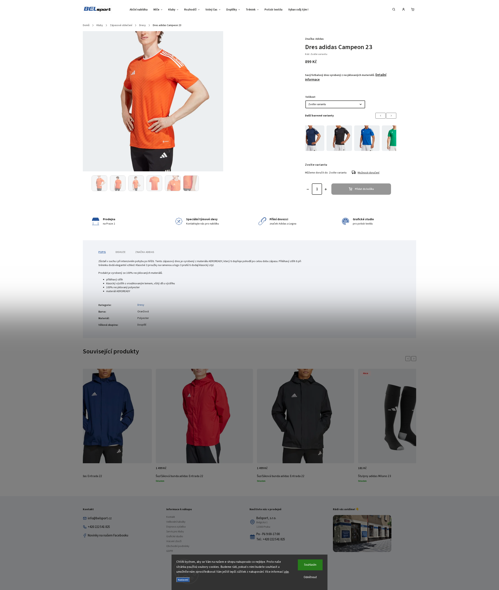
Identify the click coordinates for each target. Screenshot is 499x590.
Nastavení (183, 580)
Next (391, 116)
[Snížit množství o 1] (308, 189)
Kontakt (170, 517)
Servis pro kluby (175, 532)
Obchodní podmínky (177, 546)
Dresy (140, 305)
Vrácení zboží (173, 541)
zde (286, 572)
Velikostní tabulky (175, 522)
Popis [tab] (102, 252)
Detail (145, 470)
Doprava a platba (176, 527)
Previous (380, 116)
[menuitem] (140, 9)
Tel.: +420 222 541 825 (270, 539)
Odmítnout (310, 577)
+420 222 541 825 (99, 527)
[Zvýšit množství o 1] (325, 189)
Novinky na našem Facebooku (108, 535)
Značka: (314, 39)
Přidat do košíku (364, 189)
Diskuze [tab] (121, 252)
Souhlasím (310, 565)
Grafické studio (174, 536)
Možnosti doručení (368, 173)
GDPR (169, 551)
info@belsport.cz (100, 518)
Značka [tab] (144, 252)
